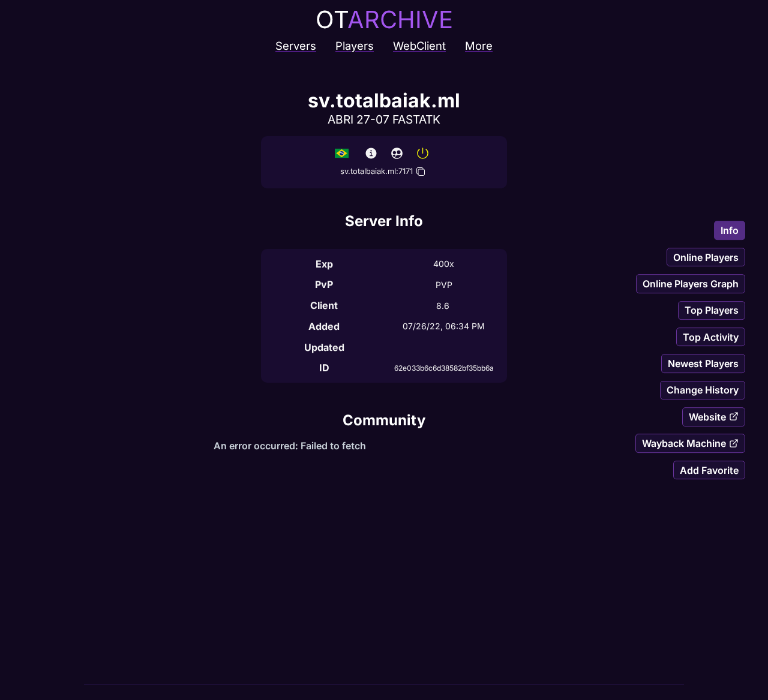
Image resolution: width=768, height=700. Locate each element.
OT (384, 19)
